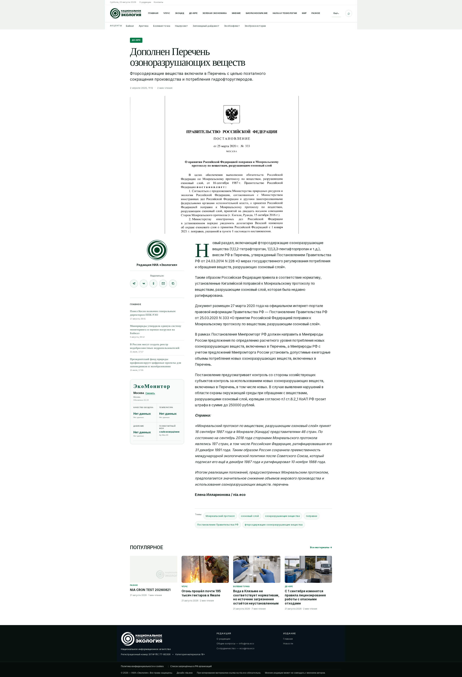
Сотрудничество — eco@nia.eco (235, 648)
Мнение (236, 13)
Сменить (150, 393)
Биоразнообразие (257, 13)
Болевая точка (161, 26)
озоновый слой (250, 515)
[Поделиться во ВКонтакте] (144, 284)
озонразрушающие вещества (282, 515)
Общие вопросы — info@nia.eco (235, 643)
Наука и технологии (285, 13)
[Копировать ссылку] (173, 284)
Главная (153, 13)
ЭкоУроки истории (255, 26)
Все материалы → (321, 547)
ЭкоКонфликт (232, 26)
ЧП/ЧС (166, 13)
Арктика (144, 26)
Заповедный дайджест (206, 26)
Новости (288, 643)
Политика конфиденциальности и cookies (142, 666)
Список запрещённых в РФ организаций (191, 666)
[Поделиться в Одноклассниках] (153, 284)
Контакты (158, 2)
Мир (304, 13)
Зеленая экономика (214, 13)
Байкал (130, 26)
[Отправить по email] (163, 284)
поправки (311, 515)
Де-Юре (193, 13)
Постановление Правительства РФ (217, 524)
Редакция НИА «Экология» (157, 265)
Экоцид (179, 13)
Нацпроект (181, 26)
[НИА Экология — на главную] (125, 13)
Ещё (336, 13)
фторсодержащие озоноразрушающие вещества (273, 524)
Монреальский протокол (220, 515)
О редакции (145, 2)
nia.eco (189, 672)
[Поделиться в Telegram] (134, 284)
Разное (315, 13)
